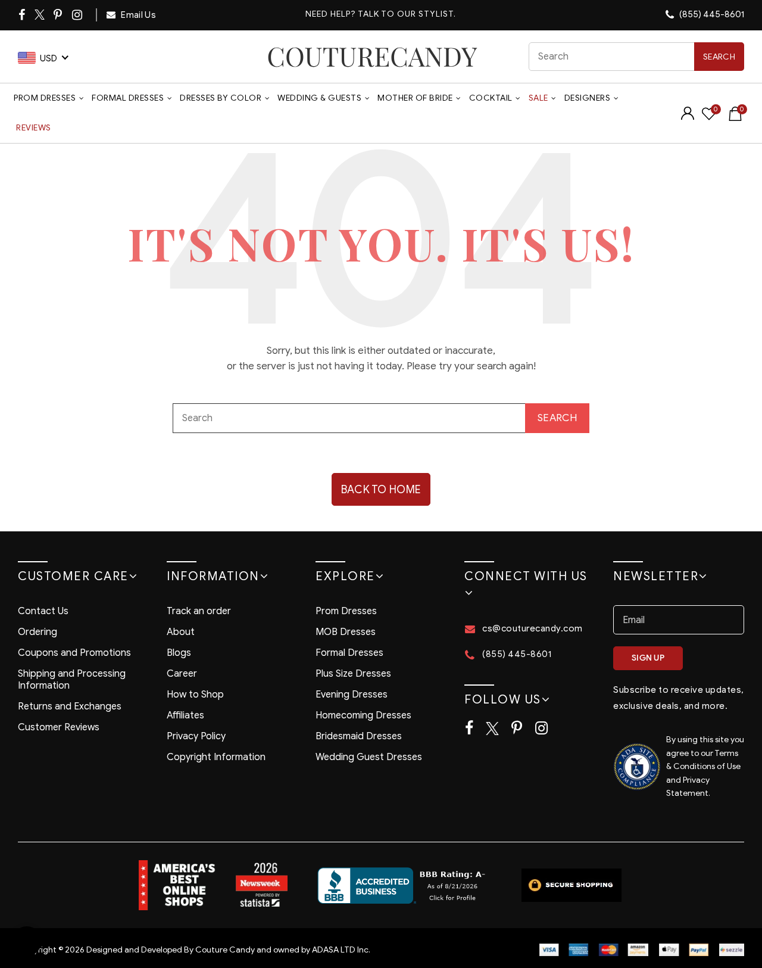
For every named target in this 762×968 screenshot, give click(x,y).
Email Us (137, 15)
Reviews (33, 128)
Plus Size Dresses (353, 674)
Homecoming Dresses (363, 715)
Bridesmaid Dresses (359, 736)
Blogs (179, 653)
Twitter (40, 15)
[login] (687, 117)
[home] (372, 56)
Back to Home (381, 489)
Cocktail (491, 98)
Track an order (199, 611)
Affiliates (185, 715)
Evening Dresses (352, 695)
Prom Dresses (45, 98)
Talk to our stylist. (407, 15)
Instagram (78, 15)
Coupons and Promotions (74, 653)
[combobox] (636, 56)
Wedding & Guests (319, 98)
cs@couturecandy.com (532, 628)
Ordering (37, 632)
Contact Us (43, 611)
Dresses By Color (220, 98)
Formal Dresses (128, 98)
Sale (538, 98)
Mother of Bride (415, 98)
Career (182, 674)
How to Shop (195, 695)
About (181, 632)
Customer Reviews (58, 727)
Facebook (22, 15)
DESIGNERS (587, 98)
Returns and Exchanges (69, 706)
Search (719, 57)
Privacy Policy (196, 736)
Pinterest (58, 15)
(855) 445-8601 (710, 14)
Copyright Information (216, 757)
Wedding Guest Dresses (369, 757)
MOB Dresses (346, 632)
